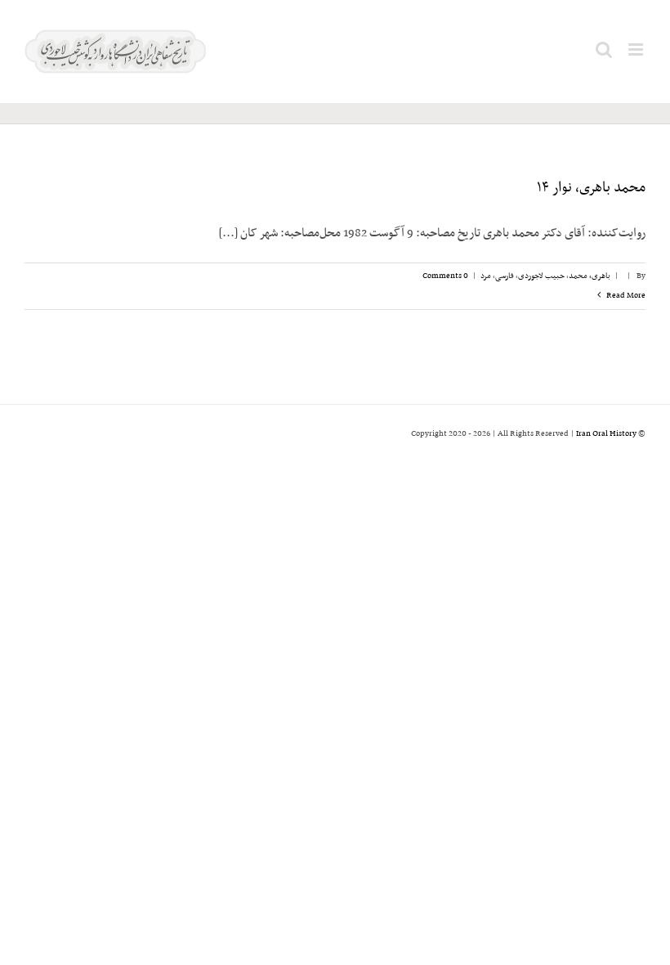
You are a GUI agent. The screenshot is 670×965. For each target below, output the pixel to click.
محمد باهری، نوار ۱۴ (591, 188)
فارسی (504, 276)
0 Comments (445, 276)
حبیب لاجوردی (541, 276)
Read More (625, 296)
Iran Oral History (606, 434)
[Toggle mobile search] (604, 49)
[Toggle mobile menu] (636, 49)
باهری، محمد (589, 276)
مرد (485, 276)
